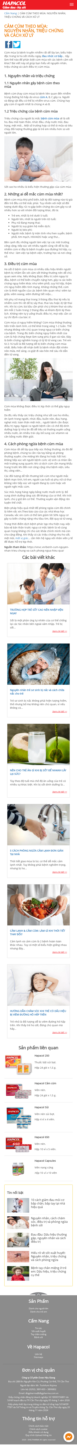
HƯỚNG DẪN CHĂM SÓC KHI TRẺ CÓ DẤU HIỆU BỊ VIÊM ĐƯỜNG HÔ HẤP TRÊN (38, 1012)
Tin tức (38, 1328)
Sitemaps (38, 1357)
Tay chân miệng (38, 1334)
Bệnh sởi (38, 1337)
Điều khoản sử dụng (39, 1432)
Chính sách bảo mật (38, 1425)
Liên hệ (38, 1354)
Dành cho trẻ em (38, 1311)
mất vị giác (21, 538)
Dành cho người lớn (38, 1308)
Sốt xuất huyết (39, 1331)
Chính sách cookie (38, 1429)
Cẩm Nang (10, 13)
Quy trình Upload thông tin (38, 1435)
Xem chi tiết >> (59, 631)
